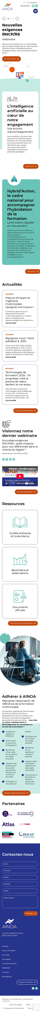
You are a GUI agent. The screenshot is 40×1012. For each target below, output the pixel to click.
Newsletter (25, 6)
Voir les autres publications (21, 623)
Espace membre (26, 982)
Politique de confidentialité (13, 1008)
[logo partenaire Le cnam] (25, 824)
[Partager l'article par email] (10, 459)
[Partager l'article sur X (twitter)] (7, 459)
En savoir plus (10, 59)
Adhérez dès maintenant (14, 793)
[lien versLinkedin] (36, 6)
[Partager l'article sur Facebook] (3, 459)
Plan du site (32, 1008)
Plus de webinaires (25, 492)
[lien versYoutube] (33, 5)
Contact (33, 3)
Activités (5, 955)
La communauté (9, 963)
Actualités (6, 959)
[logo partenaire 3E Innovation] (7, 813)
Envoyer (29, 913)
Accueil (5, 946)
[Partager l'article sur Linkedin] (13, 459)
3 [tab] (12, 18)
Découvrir (29, 166)
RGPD (28, 1005)
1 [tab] (8, 18)
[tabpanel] (20, 52)
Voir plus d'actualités (24, 411)
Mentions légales (15, 1005)
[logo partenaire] (25, 813)
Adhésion (6, 968)
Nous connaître (8, 950)
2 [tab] (10, 18)
